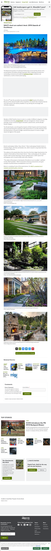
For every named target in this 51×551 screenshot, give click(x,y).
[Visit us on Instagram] (30, 524)
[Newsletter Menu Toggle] (49, 2)
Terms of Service (31, 17)
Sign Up (4, 537)
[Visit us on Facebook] (18, 524)
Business (20, 363)
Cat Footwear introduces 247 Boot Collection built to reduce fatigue (38, 442)
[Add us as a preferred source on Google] (20, 349)
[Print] (16, 349)
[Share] (23, 349)
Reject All (45, 548)
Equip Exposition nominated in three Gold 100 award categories (5, 442)
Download (7, 478)
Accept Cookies (37, 548)
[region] (25, 546)
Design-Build (8, 22)
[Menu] (1, 2)
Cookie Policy (38, 545)
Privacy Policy (25, 17)
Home (27, 420)
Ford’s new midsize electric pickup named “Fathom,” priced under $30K (4, 451)
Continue (27, 393)
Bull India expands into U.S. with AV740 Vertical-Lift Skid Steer (21, 442)
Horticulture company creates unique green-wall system (36, 367)
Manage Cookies (5, 548)
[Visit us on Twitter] (21, 524)
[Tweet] (29, 349)
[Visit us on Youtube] (27, 524)
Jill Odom (6, 30)
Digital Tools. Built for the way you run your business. (37, 465)
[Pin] (33, 349)
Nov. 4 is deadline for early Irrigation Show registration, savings (6, 375)
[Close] (49, 543)
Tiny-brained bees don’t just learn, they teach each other (6, 368)
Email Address (26, 387)
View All (42, 470)
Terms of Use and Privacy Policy (32, 16)
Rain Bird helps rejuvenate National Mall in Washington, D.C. (21, 367)
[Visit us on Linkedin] (24, 524)
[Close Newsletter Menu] (49, 7)
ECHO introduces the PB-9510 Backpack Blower (36, 424)
